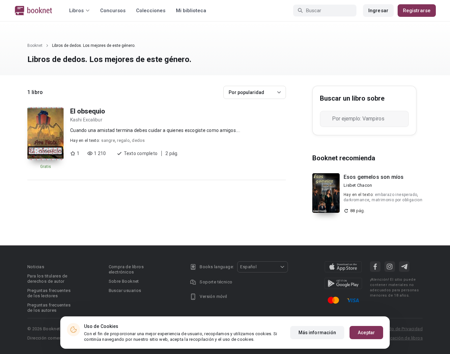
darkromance (356, 200)
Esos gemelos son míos (374, 177)
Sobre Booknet (124, 281)
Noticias (35, 266)
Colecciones (150, 11)
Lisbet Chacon (358, 185)
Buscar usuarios (125, 290)
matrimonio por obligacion (397, 200)
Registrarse (417, 11)
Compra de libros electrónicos (126, 269)
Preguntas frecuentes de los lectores (48, 293)
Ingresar (378, 11)
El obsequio (87, 111)
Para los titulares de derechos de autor (47, 279)
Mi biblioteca (191, 11)
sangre (108, 140)
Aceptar (366, 332)
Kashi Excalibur (86, 119)
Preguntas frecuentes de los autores (48, 308)
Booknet (34, 45)
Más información (317, 332)
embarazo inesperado (396, 194)
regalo (123, 140)
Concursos (113, 11)
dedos (138, 140)
